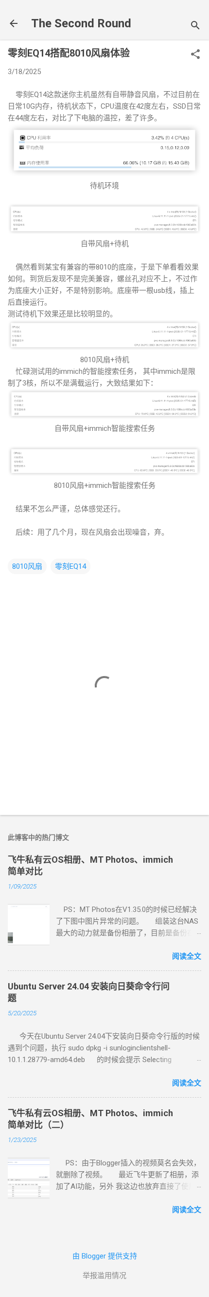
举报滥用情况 (104, 1275)
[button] (195, 55)
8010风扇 (27, 566)
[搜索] (195, 26)
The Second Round (81, 23)
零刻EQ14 (70, 566)
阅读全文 (186, 956)
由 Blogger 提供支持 (104, 1256)
